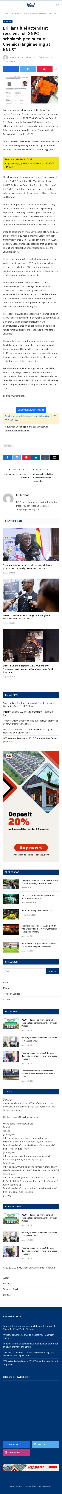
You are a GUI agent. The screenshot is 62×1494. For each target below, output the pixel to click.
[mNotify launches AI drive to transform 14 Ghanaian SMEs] (11, 1041)
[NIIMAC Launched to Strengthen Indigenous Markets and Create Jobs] (31, 595)
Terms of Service (11, 993)
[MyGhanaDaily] (31, 5)
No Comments (47, 57)
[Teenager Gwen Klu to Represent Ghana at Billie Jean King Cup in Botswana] (11, 884)
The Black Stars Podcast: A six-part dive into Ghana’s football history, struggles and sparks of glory (39, 929)
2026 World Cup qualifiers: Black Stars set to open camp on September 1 (39, 945)
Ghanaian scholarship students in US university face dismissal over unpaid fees (38, 1074)
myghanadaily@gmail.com (18, 163)
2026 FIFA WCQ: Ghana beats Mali (37, 911)
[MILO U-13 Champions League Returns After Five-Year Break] (11, 899)
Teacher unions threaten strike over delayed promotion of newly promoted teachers (27, 566)
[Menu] (5, 5)
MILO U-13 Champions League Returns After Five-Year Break (38, 897)
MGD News (17, 57)
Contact (7, 999)
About (6, 982)
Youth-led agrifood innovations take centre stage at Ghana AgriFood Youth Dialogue (39, 1023)
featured (8, 446)
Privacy (7, 988)
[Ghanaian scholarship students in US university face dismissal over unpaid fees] (11, 1074)
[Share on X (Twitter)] (28, 69)
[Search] (57, 5)
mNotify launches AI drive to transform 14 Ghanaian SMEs (39, 1039)
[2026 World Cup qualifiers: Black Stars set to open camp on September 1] (11, 947)
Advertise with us (14, 426)
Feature (7, 22)
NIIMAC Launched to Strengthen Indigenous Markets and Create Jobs (27, 617)
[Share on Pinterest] (45, 69)
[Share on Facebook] (11, 69)
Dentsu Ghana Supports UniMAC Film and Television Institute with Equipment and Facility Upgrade (29, 669)
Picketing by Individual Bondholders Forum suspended (43, 478)
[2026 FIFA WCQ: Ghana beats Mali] (11, 914)
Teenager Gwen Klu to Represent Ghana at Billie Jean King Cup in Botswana (40, 882)
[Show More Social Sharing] (56, 69)
